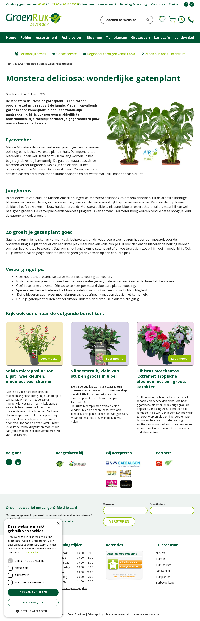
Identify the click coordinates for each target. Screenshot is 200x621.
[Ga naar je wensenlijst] (162, 19)
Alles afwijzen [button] (33, 602)
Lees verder (31, 552)
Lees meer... (49, 358)
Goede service (66, 54)
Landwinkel (163, 570)
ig (18, 462)
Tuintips (161, 559)
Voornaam (109, 504)
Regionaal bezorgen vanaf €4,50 (111, 54)
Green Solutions (76, 614)
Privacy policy (95, 614)
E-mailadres (157, 504)
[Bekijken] (172, 19)
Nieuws (160, 553)
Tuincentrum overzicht (118, 614)
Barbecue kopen (166, 582)
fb (9, 462)
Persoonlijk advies (32, 54)
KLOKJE (181, 19)
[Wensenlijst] (162, 19)
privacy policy (65, 521)
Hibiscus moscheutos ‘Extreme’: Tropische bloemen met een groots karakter (161, 378)
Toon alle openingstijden (71, 588)
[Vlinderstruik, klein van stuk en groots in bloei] (100, 343)
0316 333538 (71, 4)
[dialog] (33, 568)
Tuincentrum (163, 565)
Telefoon (191, 19)
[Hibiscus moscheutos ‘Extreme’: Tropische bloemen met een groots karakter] (165, 343)
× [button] (58, 523)
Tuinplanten (163, 577)
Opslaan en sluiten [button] (33, 592)
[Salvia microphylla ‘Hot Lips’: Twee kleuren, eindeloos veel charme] (34, 343)
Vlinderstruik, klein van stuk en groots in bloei (95, 373)
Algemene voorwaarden (146, 614)
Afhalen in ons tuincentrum (165, 54)
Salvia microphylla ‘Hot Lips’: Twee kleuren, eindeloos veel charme (29, 376)
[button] (33, 611)
